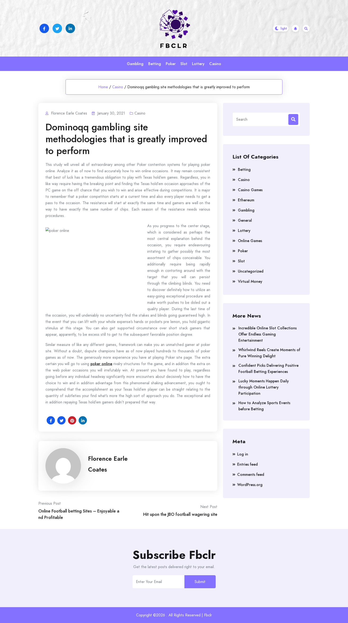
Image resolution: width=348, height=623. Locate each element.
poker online (101, 364)
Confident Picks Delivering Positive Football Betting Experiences (268, 368)
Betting (154, 63)
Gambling (135, 63)
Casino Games (250, 190)
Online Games (250, 240)
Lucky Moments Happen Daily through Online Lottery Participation (263, 387)
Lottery (198, 63)
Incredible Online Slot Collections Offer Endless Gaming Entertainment (267, 334)
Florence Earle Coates (108, 464)
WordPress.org (250, 484)
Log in (242, 454)
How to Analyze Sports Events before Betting (264, 406)
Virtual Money (250, 281)
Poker (171, 63)
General (245, 220)
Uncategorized (250, 271)
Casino (215, 63)
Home (103, 87)
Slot (183, 63)
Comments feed (250, 474)
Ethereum (246, 200)
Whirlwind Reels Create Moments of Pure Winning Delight (269, 353)
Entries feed (247, 464)
